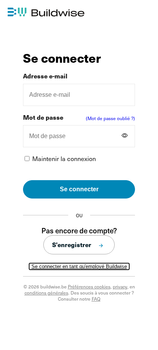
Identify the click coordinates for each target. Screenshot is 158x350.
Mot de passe (43, 117)
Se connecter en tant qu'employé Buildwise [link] (79, 266)
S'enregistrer (71, 244)
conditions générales (46, 293)
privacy (120, 286)
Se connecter (79, 189)
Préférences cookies (89, 286)
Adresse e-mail (45, 76)
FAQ (96, 299)
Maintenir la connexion (64, 159)
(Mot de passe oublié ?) (110, 118)
